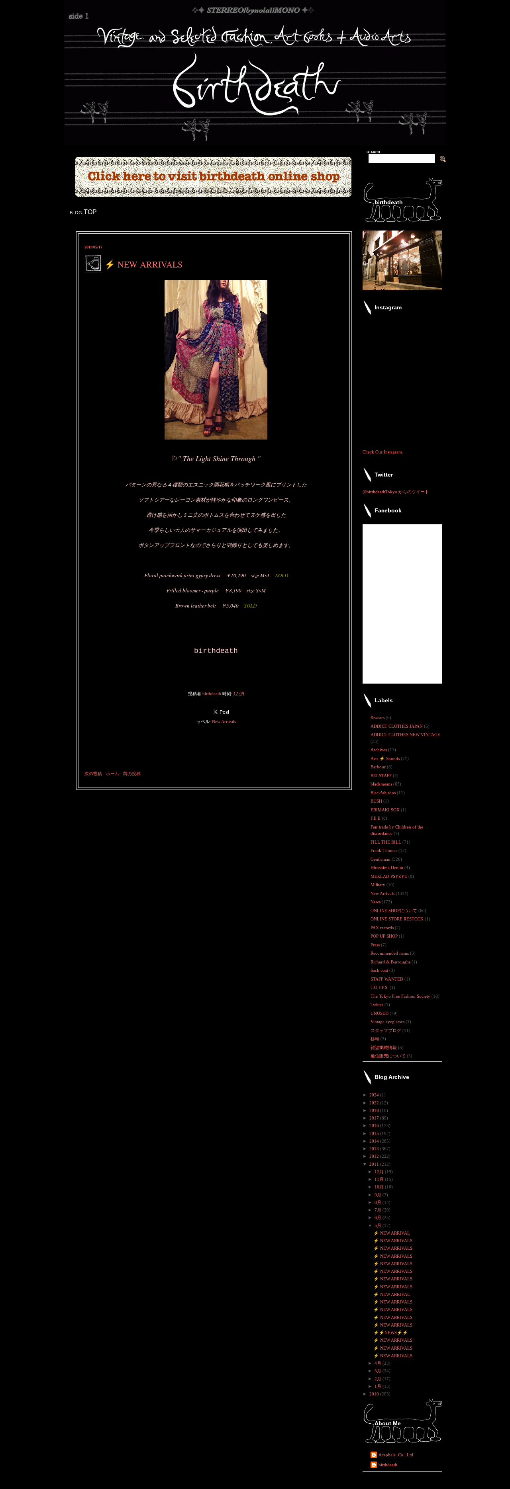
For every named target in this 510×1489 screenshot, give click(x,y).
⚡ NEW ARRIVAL (391, 1233)
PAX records (383, 927)
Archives (379, 749)
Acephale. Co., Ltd (396, 1454)
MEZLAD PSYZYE (389, 876)
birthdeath (388, 1464)
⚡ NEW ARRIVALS (392, 1240)
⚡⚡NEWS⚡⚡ (390, 1332)
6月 (378, 1217)
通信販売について (389, 1055)
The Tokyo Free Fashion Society (401, 996)
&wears (378, 717)
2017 (374, 1118)
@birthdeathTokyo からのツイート (396, 491)
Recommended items (390, 953)
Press (376, 944)
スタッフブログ (386, 1030)
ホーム (112, 773)
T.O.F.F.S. (380, 987)
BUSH (377, 801)
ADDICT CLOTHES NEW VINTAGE (405, 734)
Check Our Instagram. (383, 451)
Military (378, 884)
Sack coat (380, 970)
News (376, 901)
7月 (378, 1210)
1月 (378, 1386)
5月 (378, 1225)
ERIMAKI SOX (386, 809)
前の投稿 (132, 773)
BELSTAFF (382, 775)
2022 (374, 1102)
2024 (374, 1094)
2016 (374, 1125)
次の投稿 (93, 773)
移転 (376, 1038)
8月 (378, 1202)
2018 (374, 1110)
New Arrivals (224, 721)
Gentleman (381, 859)
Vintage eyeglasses (388, 1021)
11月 (380, 1179)
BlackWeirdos (384, 792)
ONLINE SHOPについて (394, 910)
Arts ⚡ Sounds (386, 758)
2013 (374, 1148)
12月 (380, 1171)
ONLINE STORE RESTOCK (398, 918)
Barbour (379, 766)
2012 (374, 1156)
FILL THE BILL (386, 842)
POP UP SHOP (385, 936)
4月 (378, 1363)
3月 (378, 1370)
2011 (374, 1164)
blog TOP (83, 212)
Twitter (377, 1004)
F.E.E (376, 818)
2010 (374, 1393)
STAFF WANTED (387, 979)
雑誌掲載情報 (384, 1047)
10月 (380, 1186)
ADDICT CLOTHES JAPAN (397, 726)
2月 (378, 1378)
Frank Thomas (384, 850)
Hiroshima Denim (387, 867)
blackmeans (382, 784)
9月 (378, 1194)
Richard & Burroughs (391, 961)
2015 (374, 1133)
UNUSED (380, 1013)
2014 (374, 1141)
